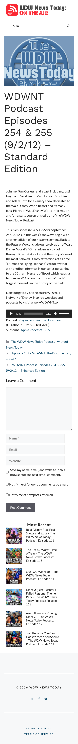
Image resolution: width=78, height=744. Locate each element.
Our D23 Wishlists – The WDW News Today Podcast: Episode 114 (42, 575)
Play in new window (32, 320)
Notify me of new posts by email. (31, 495)
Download (55, 320)
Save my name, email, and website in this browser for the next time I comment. (37, 472)
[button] (68, 26)
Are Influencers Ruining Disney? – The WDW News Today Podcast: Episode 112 (41, 618)
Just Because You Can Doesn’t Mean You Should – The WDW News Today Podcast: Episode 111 (42, 638)
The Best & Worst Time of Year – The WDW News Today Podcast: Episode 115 (41, 555)
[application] (39, 314)
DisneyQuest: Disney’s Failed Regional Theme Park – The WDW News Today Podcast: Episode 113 (41, 597)
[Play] (11, 314)
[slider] (64, 313)
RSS (47, 330)
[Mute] (56, 314)
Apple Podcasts (31, 330)
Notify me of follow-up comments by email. (38, 484)
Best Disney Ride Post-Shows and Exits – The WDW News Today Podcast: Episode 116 (41, 535)
